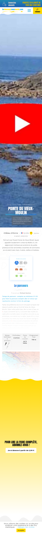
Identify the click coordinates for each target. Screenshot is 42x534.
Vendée (19, 204)
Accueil (9, 204)
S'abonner (37, 12)
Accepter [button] (21, 530)
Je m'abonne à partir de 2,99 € (21, 450)
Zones (14, 204)
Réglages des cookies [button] (26, 527)
